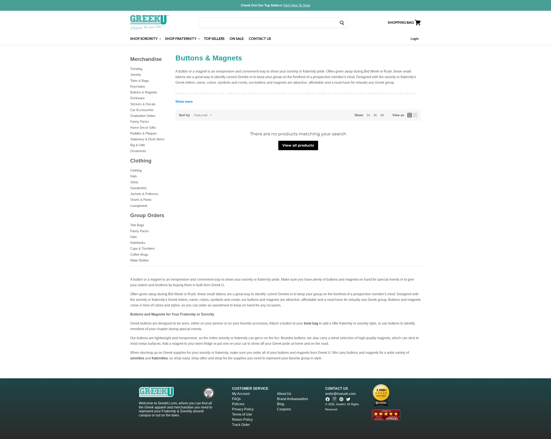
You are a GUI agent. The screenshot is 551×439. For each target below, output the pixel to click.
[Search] (341, 23)
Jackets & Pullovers (144, 194)
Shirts (134, 182)
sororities (137, 358)
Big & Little (137, 145)
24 (368, 115)
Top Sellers (214, 38)
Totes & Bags (139, 80)
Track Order (241, 425)
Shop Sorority (144, 38)
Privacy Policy (243, 409)
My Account (241, 394)
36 (375, 115)
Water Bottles (139, 260)
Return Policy (242, 419)
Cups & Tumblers (142, 248)
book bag (311, 323)
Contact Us (260, 38)
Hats (133, 176)
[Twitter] (348, 399)
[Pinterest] (341, 399)
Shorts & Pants (141, 199)
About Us (284, 394)
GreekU (340, 404)
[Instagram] (334, 399)
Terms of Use (242, 414)
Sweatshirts (138, 188)
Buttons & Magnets (143, 92)
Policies (238, 404)
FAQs (236, 399)
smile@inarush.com (340, 394)
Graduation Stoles (142, 115)
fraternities (160, 358)
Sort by (184, 115)
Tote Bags (137, 225)
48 (382, 115)
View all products (298, 145)
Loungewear (138, 205)
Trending (136, 69)
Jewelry (135, 74)
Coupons (284, 409)
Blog (280, 404)
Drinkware (137, 98)
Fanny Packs (139, 121)
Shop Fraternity (181, 38)
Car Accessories (142, 110)
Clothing (136, 170)
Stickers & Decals (143, 104)
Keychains (137, 86)
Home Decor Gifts (143, 127)
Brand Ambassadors (292, 399)
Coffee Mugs (139, 254)
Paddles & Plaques (143, 133)
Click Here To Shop (296, 5)
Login (414, 38)
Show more (184, 101)
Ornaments (138, 151)
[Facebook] (327, 399)
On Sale (237, 38)
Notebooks (137, 242)
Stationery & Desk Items (147, 139)
